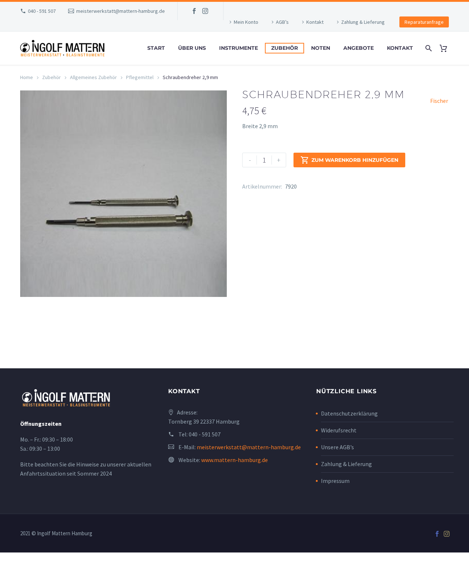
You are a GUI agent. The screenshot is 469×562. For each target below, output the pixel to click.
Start (156, 48)
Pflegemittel (140, 77)
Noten (320, 48)
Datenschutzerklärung (349, 413)
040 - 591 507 (42, 11)
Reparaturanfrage (424, 22)
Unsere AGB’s (337, 447)
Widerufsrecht (339, 430)
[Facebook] (194, 11)
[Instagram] (205, 11)
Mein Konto (246, 22)
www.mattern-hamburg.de (234, 460)
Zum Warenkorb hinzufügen (349, 160)
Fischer (439, 100)
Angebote (358, 48)
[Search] (428, 48)
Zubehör (284, 48)
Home (26, 77)
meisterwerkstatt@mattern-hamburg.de (120, 11)
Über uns (192, 48)
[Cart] (446, 48)
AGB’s (282, 22)
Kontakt (315, 22)
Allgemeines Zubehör (93, 77)
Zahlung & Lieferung (363, 22)
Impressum (335, 480)
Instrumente (238, 48)
